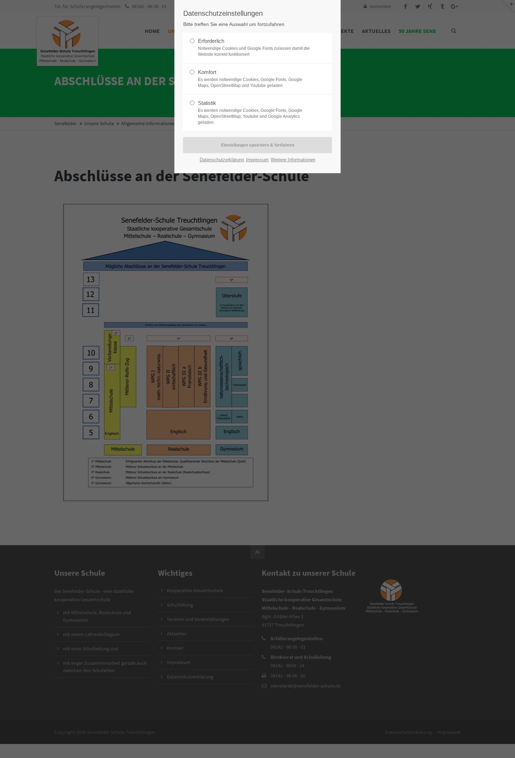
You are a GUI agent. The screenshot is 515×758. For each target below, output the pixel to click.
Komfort (250, 78)
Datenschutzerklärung (222, 159)
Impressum (257, 159)
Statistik (250, 112)
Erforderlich (254, 47)
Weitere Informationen (293, 159)
